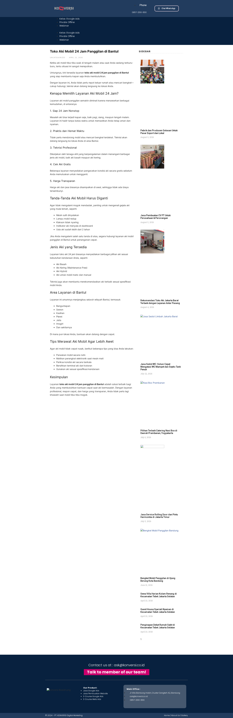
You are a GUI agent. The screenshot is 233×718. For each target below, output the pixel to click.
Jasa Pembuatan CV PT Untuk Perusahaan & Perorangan (155, 216)
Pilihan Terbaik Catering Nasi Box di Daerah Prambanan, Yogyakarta (158, 432)
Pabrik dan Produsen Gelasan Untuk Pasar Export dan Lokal (159, 131)
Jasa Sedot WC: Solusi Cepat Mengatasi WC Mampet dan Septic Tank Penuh (160, 367)
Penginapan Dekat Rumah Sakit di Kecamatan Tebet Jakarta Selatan (157, 626)
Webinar (64, 25)
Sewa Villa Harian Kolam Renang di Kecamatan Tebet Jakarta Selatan (158, 595)
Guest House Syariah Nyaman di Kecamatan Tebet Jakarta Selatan (157, 610)
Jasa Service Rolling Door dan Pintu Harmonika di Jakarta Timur (159, 516)
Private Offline (67, 22)
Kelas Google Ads (69, 18)
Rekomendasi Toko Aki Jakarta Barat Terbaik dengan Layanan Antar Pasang (160, 301)
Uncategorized (57, 57)
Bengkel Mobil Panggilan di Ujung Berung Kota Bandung (157, 579)
